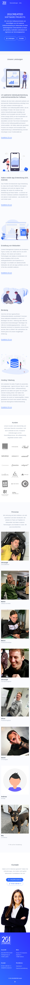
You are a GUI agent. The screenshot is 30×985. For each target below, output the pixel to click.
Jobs (20, 3)
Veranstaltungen (14, 3)
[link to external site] (15, 981)
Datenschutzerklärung (21, 968)
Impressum (19, 966)
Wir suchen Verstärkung (15, 844)
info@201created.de (6, 967)
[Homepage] (4, 3)
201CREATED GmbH (17, 978)
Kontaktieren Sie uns (6, 137)
